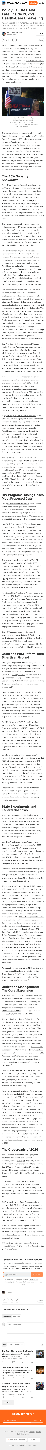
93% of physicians (34, 1118)
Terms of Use (33, 1280)
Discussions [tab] (19, 1345)
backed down (22, 263)
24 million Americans (35, 60)
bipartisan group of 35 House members (20, 415)
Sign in (41, 3)
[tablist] (11, 1316)
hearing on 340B (18, 674)
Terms (38, 1432)
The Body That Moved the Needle (17, 1351)
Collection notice (23, 1434)
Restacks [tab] (16, 1317)
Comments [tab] (7, 1317)
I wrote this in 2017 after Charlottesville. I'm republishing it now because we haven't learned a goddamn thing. (17, 1371)
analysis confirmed (29, 692)
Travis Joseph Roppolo (15, 32)
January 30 (21, 1160)
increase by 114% (9, 145)
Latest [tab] (10, 1345)
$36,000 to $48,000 (14, 332)
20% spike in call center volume (23, 463)
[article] (23, 1356)
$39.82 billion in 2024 (11, 1010)
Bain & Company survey (27, 1094)
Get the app (34, 1440)
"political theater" (26, 932)
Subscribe (33, 3)
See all (6, 1402)
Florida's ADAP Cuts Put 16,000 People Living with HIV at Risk (16, 1385)
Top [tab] (4, 1345)
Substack (12, 1445)
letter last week (37, 596)
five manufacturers (18, 898)
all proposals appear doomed (21, 194)
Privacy (32, 1432)
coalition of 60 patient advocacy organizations (22, 1051)
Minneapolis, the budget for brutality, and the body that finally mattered (16, 1355)
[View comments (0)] (12, 40)
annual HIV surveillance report (29, 524)
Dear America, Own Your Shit (15, 1367)
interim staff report (21, 758)
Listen (41, 34)
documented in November (18, 503)
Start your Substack (17, 1440)
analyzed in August (15, 968)
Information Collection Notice (24, 1282)
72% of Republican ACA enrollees (19, 479)
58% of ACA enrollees (20, 469)
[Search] (42, 1345)
